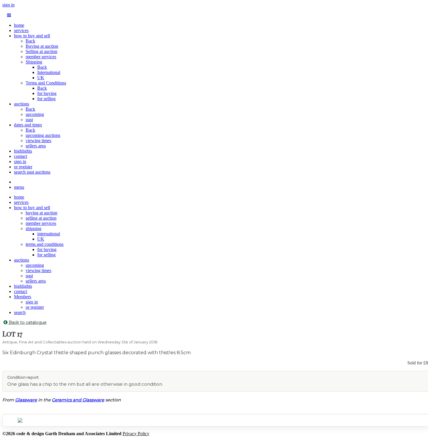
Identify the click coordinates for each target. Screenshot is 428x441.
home (19, 25)
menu (19, 187)
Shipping (34, 61)
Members (22, 296)
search (20, 312)
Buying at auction (42, 46)
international (48, 233)
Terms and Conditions (46, 82)
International (48, 72)
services (21, 30)
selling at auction (41, 218)
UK (40, 77)
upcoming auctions (43, 135)
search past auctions (32, 172)
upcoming (35, 114)
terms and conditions (44, 244)
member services (41, 56)
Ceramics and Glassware (78, 400)
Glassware (26, 400)
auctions (21, 103)
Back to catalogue (27, 322)
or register (23, 166)
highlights (23, 151)
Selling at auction (41, 51)
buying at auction (41, 212)
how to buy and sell (32, 35)
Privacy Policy (136, 433)
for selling (46, 98)
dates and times (28, 124)
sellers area (36, 145)
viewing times (38, 140)
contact (20, 156)
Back (30, 40)
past (29, 119)
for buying (46, 93)
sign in (8, 4)
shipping (33, 228)
